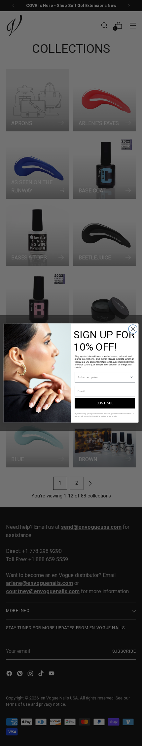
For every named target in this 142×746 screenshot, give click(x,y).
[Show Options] (131, 377)
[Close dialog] (132, 329)
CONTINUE (104, 403)
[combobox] (104, 377)
